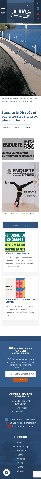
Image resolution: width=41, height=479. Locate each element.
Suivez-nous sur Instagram (22, 423)
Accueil (20, 442)
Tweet (27, 127)
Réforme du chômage (17, 253)
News (20, 463)
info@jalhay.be (22, 411)
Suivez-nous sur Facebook (22, 419)
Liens (20, 467)
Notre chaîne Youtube (22, 426)
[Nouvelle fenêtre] (37, 8)
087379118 (22, 408)
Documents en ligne (20, 446)
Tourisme (20, 459)
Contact (20, 471)
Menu (3, 13)
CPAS (20, 455)
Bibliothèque (20, 451)
